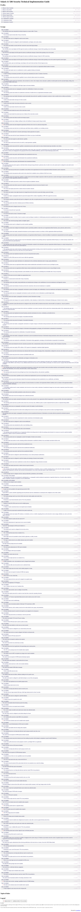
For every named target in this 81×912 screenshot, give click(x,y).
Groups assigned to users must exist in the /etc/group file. (15, 888)
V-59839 (78, 832)
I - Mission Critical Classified (7, 8)
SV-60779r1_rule (77, 382)
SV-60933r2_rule (77, 518)
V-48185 (78, 637)
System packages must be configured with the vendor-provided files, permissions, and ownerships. (23, 473)
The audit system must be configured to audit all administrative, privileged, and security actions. (23, 42)
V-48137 (78, 779)
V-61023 (78, 531)
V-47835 (78, 130)
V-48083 (78, 270)
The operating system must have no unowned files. (14, 845)
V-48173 (78, 655)
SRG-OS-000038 (5, 101)
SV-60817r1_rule (77, 399)
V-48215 (78, 416)
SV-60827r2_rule (77, 367)
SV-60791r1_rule (77, 529)
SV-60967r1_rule (77, 257)
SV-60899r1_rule (77, 805)
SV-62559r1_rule (77, 92)
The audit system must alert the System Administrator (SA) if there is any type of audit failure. (22, 135)
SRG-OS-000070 (5, 183)
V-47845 (78, 123)
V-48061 (78, 517)
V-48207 (78, 602)
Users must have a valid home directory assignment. (13, 867)
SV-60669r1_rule (77, 176)
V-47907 (78, 381)
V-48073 (78, 552)
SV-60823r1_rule (77, 375)
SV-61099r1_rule (77, 432)
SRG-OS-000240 (5, 423)
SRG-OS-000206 (5, 394)
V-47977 (78, 238)
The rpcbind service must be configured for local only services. (16, 529)
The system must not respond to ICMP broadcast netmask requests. (16, 734)
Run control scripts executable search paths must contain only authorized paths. (19, 709)
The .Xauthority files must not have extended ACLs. (14, 532)
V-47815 (78, 460)
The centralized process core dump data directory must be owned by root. (18, 853)
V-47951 (78, 374)
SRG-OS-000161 (5, 334)
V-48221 (78, 581)
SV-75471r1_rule (77, 586)
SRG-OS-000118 (5, 270)
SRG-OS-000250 (5, 435)
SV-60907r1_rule (77, 759)
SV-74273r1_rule (77, 741)
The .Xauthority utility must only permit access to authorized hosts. (17, 564)
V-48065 (78, 588)
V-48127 (78, 508)
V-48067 (78, 772)
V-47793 (78, 175)
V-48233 (78, 197)
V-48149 (78, 411)
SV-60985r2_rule (77, 522)
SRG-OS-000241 (5, 427)
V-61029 (78, 563)
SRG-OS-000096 (5, 226)
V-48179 (78, 318)
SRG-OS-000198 (5, 377)
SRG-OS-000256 (5, 442)
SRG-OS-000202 (5, 385)
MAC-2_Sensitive (77, 16)
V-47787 (78, 144)
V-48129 (78, 825)
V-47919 (78, 527)
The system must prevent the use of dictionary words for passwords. (17, 614)
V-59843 (78, 740)
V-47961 (78, 208)
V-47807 (78, 36)
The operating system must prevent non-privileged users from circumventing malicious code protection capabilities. (26, 372)
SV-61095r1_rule (77, 436)
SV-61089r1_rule (77, 727)
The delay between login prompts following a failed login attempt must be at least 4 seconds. (22, 692)
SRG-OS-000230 (5, 411)
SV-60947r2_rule (77, 713)
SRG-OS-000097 (5, 229)
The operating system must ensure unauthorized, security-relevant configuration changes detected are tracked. (25, 461)
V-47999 (78, 630)
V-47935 (78, 818)
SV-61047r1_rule (77, 323)
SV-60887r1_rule (77, 770)
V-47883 (78, 219)
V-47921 (78, 648)
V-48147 (78, 306)
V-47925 (78, 222)
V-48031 (78, 408)
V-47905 (78, 811)
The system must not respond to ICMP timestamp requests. (14, 752)
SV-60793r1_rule (77, 649)
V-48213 (78, 644)
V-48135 (78, 75)
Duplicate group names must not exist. (11, 685)
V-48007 (78, 872)
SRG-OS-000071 (5, 187)
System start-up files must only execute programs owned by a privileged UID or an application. (23, 741)
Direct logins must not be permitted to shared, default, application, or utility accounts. (20, 536)
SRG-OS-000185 (5, 356)
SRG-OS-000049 (5, 133)
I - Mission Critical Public (7, 9)
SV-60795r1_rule (77, 234)
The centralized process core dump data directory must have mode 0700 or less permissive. (22, 770)
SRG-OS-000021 (5, 44)
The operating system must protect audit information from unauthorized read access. (20, 154)
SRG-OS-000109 (5, 259)
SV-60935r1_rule (77, 670)
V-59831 (78, 708)
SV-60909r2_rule (77, 663)
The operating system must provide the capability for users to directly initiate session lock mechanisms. (24, 77)
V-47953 (78, 201)
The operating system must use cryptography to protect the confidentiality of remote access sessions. (23, 89)
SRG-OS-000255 (5, 438)
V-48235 (78, 302)
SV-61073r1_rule (77, 618)
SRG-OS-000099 (5, 238)
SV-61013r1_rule (77, 316)
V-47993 (78, 591)
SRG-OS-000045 (5, 119)
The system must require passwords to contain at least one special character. (19, 465)
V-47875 (78, 156)
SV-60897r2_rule (77, 681)
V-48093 (78, 549)
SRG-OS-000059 (5, 159)
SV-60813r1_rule (77, 402)
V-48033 (78, 394)
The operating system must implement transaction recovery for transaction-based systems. (21, 253)
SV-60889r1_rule (77, 731)
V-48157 (78, 291)
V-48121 (78, 879)
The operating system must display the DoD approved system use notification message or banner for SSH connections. (26, 56)
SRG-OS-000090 (5, 219)
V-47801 (78, 108)
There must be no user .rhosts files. (11, 575)
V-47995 (78, 559)
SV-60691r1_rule (77, 461)
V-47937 (78, 782)
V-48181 (78, 570)
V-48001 (78, 840)
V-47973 (78, 247)
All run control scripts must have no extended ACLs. (14, 557)
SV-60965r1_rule (77, 550)
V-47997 (78, 252)
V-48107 (78, 487)
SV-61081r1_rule (77, 59)
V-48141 (78, 315)
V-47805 (78, 694)
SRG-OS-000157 (5, 315)
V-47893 (78, 542)
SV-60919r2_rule (77, 73)
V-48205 (78, 54)
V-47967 (78, 190)
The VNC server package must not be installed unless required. (16, 649)
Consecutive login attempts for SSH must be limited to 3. (14, 525)
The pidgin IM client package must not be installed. (13, 863)
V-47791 (78, 171)
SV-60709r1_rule (77, 131)
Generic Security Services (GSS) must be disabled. (13, 745)
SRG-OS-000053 (5, 140)
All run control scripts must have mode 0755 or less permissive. (16, 798)
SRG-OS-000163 (5, 342)
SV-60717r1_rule (77, 135)
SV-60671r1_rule (77, 99)
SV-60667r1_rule (77, 173)
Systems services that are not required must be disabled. (14, 706)
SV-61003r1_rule (77, 63)
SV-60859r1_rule (77, 387)
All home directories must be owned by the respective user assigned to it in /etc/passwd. (21, 611)
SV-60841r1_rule (77, 354)
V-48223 (78, 435)
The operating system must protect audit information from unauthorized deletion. (20, 161)
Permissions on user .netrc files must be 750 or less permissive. (16, 849)
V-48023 (78, 722)
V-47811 (78, 423)
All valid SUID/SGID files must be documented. (12, 766)
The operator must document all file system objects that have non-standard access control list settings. (24, 763)
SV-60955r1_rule (77, 271)
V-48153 (78, 356)
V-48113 (78, 520)
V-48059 (78, 765)
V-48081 (78, 501)
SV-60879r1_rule (77, 874)
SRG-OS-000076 (5, 204)
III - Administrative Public (7, 20)
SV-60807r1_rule (77, 819)
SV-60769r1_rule (77, 607)
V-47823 (78, 456)
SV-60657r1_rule (77, 440)
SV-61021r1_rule (77, 413)
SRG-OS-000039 (5, 105)
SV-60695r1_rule (77, 85)
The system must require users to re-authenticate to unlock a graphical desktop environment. (22, 70)
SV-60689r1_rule (77, 428)
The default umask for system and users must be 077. (14, 518)
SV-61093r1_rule (77, 582)
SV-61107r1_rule (77, 303)
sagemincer (78, 910)
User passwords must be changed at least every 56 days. (15, 206)
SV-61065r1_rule (77, 600)
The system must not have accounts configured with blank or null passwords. (19, 632)
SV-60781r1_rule (77, 863)
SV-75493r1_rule (77, 699)
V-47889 (78, 449)
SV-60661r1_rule (77, 142)
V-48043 (78, 690)
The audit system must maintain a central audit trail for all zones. (15, 660)
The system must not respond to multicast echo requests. (14, 639)
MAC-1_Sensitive (77, 11)
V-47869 (78, 152)
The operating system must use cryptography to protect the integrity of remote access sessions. (22, 436)
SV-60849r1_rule (77, 239)
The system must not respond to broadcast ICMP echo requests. (16, 572)
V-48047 (78, 72)
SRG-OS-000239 (5, 420)
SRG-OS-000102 (5, 252)
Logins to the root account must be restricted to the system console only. (18, 510)
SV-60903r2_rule (77, 409)
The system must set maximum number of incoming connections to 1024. (17, 877)
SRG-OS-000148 (5, 306)
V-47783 (78, 137)
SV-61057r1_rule (77, 639)
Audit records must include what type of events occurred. (15, 99)
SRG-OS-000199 (5, 381)
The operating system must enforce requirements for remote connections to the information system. (23, 417)
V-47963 (78, 370)
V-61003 (78, 584)
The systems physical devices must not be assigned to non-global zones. (18, 579)
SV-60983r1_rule (77, 343)
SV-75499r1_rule (77, 506)
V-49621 (78, 119)
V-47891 (78, 472)
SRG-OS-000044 (5, 116)
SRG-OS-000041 (5, 112)
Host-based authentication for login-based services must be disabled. (17, 522)
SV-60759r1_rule (77, 447)
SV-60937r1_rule (77, 589)
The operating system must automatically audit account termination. (17, 428)
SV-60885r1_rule (77, 870)
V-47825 (78, 676)
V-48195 (78, 284)
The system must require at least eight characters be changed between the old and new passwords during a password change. (28, 192)
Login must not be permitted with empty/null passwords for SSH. (17, 489)
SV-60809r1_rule (77, 784)
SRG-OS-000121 (5, 273)
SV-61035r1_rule (77, 335)
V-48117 (78, 793)
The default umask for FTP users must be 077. (12, 635)
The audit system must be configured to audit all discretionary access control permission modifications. (24, 454)
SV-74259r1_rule (77, 557)
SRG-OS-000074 (5, 197)
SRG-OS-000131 (5, 295)
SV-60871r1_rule (77, 632)
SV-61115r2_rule (77, 195)
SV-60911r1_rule (77, 845)
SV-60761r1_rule (77, 451)
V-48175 (78, 322)
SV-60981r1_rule (77, 867)
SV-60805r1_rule (77, 706)
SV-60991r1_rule (77, 575)
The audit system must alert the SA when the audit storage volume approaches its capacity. (22, 131)
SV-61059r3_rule (77, 477)
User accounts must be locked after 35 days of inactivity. (15, 34)
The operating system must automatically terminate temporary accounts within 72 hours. (20, 31)
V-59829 (78, 556)
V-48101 (78, 545)
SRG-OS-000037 (5, 98)
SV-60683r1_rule (77, 38)
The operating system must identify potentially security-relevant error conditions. (20, 392)
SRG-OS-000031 (5, 79)
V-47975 (78, 242)
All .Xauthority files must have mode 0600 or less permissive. (16, 716)
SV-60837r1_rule (77, 361)
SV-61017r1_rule (77, 406)
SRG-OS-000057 (5, 152)
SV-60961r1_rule (77, 653)
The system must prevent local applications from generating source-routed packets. (19, 646)
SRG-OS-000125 (5, 280)
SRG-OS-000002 (5, 29)
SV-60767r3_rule (77, 856)
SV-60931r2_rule (77, 766)
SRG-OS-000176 (5, 349)
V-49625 (78, 512)
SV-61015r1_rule (77, 830)
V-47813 (78, 427)
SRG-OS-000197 (5, 374)
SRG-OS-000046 (5, 123)
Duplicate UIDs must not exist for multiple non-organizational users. (17, 275)
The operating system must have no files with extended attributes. (16, 663)
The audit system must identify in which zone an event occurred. (15, 625)
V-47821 (78, 453)
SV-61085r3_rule (77, 646)
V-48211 (78, 876)
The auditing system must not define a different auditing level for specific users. (18, 674)
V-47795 (78, 98)
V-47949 (78, 29)
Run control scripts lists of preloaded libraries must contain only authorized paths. (20, 787)
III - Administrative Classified (7, 18)
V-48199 (78, 51)
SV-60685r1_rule (77, 421)
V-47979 (78, 641)
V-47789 (78, 168)
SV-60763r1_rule (77, 473)
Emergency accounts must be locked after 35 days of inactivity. (16, 278)
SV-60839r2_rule (77, 192)
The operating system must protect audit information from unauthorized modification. (21, 157)
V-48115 (78, 886)
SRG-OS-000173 (5, 345)
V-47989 (78, 187)
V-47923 (78, 233)
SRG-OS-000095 (5, 222)
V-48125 (78, 754)
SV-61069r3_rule (77, 667)
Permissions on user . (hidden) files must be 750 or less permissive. (17, 826)
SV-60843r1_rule (77, 181)
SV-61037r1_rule (77, 702)
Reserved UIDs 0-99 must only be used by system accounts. (16, 621)
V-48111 (78, 342)
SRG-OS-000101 (5, 247)
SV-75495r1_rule (77, 596)
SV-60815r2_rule (77, 206)
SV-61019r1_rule (77, 308)
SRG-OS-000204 (5, 390)
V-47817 (78, 40)
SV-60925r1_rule (77, 614)
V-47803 (78, 112)
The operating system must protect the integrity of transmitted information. (18, 316)
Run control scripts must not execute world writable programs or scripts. (18, 568)
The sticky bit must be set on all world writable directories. (15, 780)
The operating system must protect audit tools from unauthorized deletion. (18, 451)
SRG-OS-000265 (5, 453)
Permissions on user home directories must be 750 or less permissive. (17, 499)
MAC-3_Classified (76, 18)
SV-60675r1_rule (77, 106)
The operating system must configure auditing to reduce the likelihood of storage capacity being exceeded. (25, 121)
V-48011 (78, 687)
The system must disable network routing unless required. (15, 727)
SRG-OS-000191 (5, 360)
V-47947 (78, 377)
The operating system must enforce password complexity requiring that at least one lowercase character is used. (26, 185)
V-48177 (78, 733)
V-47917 (78, 800)
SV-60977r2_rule (77, 628)
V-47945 (78, 397)
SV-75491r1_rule (77, 532)
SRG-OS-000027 (5, 65)
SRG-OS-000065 (5, 175)
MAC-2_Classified (76, 13)
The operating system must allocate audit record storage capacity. (16, 117)
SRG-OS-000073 (5, 194)
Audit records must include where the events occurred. (14, 106)
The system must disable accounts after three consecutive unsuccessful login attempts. (21, 45)
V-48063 (78, 669)
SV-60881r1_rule (77, 748)
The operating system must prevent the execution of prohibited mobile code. (19, 354)
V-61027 (78, 595)
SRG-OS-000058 (5, 156)
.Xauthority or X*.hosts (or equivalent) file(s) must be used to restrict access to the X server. (22, 596)
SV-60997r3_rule (77, 755)
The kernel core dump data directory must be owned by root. (16, 688)
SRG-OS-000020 (5, 40)
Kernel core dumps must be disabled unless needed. (14, 870)
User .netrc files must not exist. (10, 773)
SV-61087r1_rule (77, 417)
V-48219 (78, 349)
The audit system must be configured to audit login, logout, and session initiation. (19, 85)
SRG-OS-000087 (5, 215)
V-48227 (78, 430)
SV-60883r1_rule (77, 688)
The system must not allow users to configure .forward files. (16, 589)
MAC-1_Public (77, 9)
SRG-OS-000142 (5, 298)
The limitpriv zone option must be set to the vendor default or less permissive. (18, 856)
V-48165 (78, 701)
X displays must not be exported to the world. (13, 699)
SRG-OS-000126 (5, 284)
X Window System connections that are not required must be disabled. (18, 506)
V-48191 (78, 736)
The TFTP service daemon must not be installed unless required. (16, 720)
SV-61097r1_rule (77, 227)
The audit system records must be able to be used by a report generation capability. (20, 142)
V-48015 (78, 768)
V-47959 (78, 467)
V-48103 (78, 858)
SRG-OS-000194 (5, 370)
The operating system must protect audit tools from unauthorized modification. (19, 447)
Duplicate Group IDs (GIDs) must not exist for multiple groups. (16, 503)
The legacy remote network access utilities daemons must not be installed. (18, 540)
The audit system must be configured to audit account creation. (16, 38)
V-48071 (78, 634)
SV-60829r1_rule (77, 213)
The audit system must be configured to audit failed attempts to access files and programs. (20, 677)
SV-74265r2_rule (77, 787)
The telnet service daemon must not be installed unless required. (16, 884)
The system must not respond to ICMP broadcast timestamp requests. (16, 656)
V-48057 (78, 259)
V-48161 (78, 338)
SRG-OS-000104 (5, 255)
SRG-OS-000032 (5, 84)
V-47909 (78, 862)
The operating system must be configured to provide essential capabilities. (18, 224)
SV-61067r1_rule (77, 285)
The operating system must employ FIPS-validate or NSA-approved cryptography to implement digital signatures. (26, 347)
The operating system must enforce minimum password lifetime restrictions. (19, 202)
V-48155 (78, 295)
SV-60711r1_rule (77, 660)
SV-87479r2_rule (77, 481)
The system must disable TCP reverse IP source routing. (14, 618)
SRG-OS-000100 (5, 242)
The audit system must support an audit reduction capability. (16, 138)
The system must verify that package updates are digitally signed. (17, 220)
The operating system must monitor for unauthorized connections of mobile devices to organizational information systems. (28, 92)
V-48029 (78, 761)
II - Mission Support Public (7, 15)
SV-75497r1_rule (77, 564)
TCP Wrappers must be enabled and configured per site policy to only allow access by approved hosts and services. (27, 819)
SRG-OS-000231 (5, 416)
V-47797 (78, 101)
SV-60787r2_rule (77, 884)
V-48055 (78, 215)
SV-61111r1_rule (77, 282)
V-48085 (78, 277)
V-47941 (78, 401)
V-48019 (78, 851)
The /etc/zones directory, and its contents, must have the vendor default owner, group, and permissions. (23, 607)
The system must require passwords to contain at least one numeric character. (19, 188)
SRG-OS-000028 (5, 68)
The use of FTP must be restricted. (10, 794)
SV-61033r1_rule (77, 340)
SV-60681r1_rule (77, 695)
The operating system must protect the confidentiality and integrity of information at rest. (20, 358)
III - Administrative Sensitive (7, 22)
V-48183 (78, 345)
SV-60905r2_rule (77, 395)
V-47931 (78, 743)
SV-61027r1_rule (77, 296)
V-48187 (78, 475)
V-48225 (78, 226)
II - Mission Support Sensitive (7, 16)
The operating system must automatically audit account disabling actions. (18, 425)
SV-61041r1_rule (77, 752)
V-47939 (78, 94)
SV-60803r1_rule (77, 745)
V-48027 (78, 804)
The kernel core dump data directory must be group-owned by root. (17, 748)
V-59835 (78, 786)
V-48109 (78, 865)
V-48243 (78, 194)
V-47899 (78, 298)
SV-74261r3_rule (77, 709)
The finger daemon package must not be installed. (12, 543)
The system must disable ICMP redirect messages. (12, 667)
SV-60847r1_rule (77, 244)
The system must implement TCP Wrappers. (11, 582)
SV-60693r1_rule (77, 41)
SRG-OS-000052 (5, 137)
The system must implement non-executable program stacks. (16, 681)
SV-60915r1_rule (77, 692)
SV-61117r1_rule (77, 45)
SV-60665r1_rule (77, 169)
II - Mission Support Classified (8, 13)
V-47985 (78, 148)
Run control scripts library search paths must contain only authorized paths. (19, 823)
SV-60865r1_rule (77, 593)
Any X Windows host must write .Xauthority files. (14, 586)
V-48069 (78, 683)
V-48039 (78, 844)
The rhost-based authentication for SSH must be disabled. (15, 547)
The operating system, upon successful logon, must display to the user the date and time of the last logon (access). (25, 63)
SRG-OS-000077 (5, 208)
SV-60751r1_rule (77, 161)
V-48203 (78, 47)
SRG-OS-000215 (5, 401)
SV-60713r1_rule (77, 625)
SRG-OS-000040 (5, 108)
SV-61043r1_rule (77, 328)
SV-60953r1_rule (77, 503)
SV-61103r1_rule (77, 264)
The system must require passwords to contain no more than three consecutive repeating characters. (22, 593)
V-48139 (78, 79)
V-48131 (78, 61)
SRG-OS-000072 (5, 190)
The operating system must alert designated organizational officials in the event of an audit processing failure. (25, 124)
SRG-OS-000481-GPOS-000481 (8, 475)
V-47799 (78, 105)
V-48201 (78, 616)
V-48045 (78, 68)
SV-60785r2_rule (77, 720)
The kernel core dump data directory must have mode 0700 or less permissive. (19, 874)
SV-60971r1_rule (77, 525)
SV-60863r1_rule (77, 465)
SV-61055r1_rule (77, 347)
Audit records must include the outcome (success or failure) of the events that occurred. (21, 114)
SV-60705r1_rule (77, 674)
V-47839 (78, 623)
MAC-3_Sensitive (77, 22)
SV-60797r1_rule (77, 224)
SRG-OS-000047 (5, 126)
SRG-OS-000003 (5, 33)
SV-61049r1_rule (77, 734)
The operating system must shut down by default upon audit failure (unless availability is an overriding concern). (26, 128)
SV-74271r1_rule (77, 777)
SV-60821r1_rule (77, 31)
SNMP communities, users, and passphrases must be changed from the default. (19, 561)
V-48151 (78, 65)
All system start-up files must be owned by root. (13, 834)
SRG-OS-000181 (5, 353)
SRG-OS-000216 (5, 404)
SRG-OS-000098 (5, 233)
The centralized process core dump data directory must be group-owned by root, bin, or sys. (22, 731)
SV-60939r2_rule (77, 773)
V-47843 (78, 133)
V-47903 (78, 390)
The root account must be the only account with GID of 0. (15, 759)
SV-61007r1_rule (77, 77)
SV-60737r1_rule (77, 128)
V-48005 (78, 491)
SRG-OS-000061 (5, 163)
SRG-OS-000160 (5, 330)
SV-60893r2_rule (77, 816)
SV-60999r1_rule (77, 510)
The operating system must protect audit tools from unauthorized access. (18, 444)
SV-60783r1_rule (77, 809)
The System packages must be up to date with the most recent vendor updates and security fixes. (23, 496)
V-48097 (78, 609)
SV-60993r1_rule (77, 881)
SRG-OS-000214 (5, 397)
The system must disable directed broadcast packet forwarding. (15, 702)
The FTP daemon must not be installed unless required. (15, 809)
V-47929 (78, 836)
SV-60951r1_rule (77, 34)
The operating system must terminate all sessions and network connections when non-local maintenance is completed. (27, 285)
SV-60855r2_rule (77, 536)
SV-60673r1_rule (77, 103)
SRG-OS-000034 (5, 91)
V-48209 (78, 58)
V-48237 (78, 266)
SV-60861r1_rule (77, 188)
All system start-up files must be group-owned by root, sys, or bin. (17, 777)
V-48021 (78, 814)
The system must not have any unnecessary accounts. (13, 642)
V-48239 (78, 280)
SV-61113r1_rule (77, 289)
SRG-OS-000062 (5, 168)
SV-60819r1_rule (77, 379)
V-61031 (78, 505)
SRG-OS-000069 (5, 179)
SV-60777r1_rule (77, 812)
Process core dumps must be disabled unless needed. (14, 816)
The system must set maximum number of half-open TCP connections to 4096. (19, 603)
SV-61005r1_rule (77, 499)
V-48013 (78, 869)
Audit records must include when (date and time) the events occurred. (17, 103)
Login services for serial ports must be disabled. (13, 485)
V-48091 (78, 273)
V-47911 (78, 807)
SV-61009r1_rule (77, 780)
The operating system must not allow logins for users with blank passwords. (19, 830)
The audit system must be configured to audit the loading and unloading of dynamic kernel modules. (24, 458)
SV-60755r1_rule (77, 220)
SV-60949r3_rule (77, 621)
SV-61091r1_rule (77, 350)
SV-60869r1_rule (77, 253)
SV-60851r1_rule (77, 642)
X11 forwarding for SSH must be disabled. (12, 550)
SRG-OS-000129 (5, 287)
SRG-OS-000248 (5, 430)
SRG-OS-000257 (5, 446)
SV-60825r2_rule (77, 202)
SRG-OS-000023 (5, 47)
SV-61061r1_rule (77, 791)
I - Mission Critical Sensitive (7, 11)
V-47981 (78, 183)
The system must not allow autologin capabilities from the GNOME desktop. (19, 881)
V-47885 (78, 442)
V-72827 (78, 480)
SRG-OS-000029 (5, 72)
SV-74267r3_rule (77, 568)
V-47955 (78, 365)
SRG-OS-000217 (5, 408)
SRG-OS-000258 (5, 449)
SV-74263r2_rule (77, 823)
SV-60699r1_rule (77, 458)
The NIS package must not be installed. (11, 812)
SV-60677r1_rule (77, 110)
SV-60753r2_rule (77, 496)
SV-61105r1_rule (77, 199)
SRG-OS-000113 (5, 266)
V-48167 (78, 330)
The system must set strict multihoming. (11, 600)
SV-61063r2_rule (77, 738)
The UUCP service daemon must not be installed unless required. (15, 802)
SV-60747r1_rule (77, 157)
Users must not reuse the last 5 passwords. (12, 210)
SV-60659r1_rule (77, 138)
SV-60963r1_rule (77, 275)
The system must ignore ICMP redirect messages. (12, 791)
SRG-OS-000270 (5, 467)
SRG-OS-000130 (5, 291)
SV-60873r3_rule (77, 842)
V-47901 (78, 538)
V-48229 (78, 311)
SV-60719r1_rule (77, 124)
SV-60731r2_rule (77, 117)
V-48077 (78, 620)
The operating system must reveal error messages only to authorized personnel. (18, 395)
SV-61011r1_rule (77, 80)
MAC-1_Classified (76, 8)
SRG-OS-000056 (5, 148)
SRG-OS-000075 (5, 201)
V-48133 (78, 498)
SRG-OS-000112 (5, 262)
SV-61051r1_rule (77, 320)
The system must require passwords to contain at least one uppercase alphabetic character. (21, 181)
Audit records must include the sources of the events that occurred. (17, 110)
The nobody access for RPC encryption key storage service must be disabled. (19, 653)
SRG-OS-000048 (5, 130)
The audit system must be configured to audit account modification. (17, 421)
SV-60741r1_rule (77, 154)
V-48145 (78, 404)
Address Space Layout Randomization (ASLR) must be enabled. (15, 724)
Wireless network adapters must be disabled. (12, 481)
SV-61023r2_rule (77, 66)
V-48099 (78, 524)
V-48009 (78, 747)
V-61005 (78, 715)
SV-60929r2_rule (77, 260)
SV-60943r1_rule (77, 635)
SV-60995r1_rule (77, 849)
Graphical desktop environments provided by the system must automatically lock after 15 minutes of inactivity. (26, 73)
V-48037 (78, 662)
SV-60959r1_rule (77, 485)
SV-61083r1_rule (77, 877)
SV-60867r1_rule (77, 561)
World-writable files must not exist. (11, 670)
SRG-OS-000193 (5, 365)
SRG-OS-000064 (5, 171)
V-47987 (78, 385)
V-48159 (78, 87)
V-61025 (78, 697)
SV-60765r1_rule (77, 543)
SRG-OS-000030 (5, 75)
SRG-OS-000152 (5, 311)
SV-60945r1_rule (77, 554)
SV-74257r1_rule (77, 798)
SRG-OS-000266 (5, 463)
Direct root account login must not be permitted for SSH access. (16, 860)
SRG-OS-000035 (5, 94)
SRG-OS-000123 (5, 277)
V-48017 (78, 729)
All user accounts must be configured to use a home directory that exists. (17, 628)
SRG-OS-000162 (5, 338)
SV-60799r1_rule (77, 231)
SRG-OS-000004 (5, 36)
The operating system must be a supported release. (14, 805)
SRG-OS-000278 (5, 472)
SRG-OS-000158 (5, 322)
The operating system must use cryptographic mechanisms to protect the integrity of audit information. (23, 406)
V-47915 (78, 883)
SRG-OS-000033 (5, 87)
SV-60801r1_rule (77, 837)
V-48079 (78, 33)
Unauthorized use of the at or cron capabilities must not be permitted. (17, 755)
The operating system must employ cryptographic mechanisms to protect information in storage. (22, 296)
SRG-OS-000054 (5, 144)
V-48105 (78, 627)
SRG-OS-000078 (5, 212)
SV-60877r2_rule (77, 492)
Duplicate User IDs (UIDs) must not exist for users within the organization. (19, 257)
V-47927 (78, 229)
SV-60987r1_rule (77, 888)
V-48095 (78, 255)
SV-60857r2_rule (77, 149)
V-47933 (78, 704)
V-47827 (78, 163)
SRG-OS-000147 (5, 302)
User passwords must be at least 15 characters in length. (15, 213)
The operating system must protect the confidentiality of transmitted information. (20, 332)
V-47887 (78, 446)
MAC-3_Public (77, 20)
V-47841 (78, 577)
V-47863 (78, 126)
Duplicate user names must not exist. (11, 554)
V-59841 (78, 775)
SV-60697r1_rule (77, 454)
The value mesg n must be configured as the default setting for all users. (17, 713)
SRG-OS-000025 (5, 61)
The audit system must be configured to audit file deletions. (15, 695)
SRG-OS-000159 (5, 326)
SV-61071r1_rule (77, 52)
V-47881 (78, 494)
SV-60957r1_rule (77, 278)
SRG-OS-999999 (5, 484)
